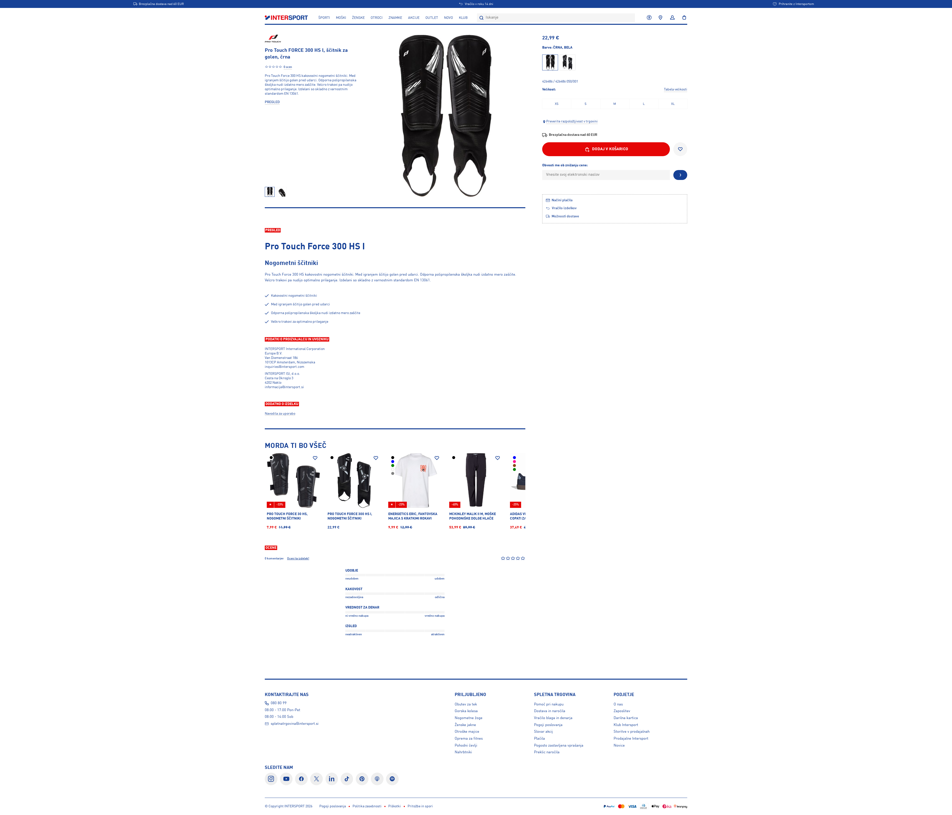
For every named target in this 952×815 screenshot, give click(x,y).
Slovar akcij (543, 732)
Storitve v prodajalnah (632, 732)
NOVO (448, 18)
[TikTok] (347, 779)
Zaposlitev (622, 711)
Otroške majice (467, 732)
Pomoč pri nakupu (549, 704)
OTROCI (377, 18)
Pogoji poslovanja (548, 725)
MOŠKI (341, 18)
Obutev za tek (466, 704)
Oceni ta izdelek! (298, 558)
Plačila (539, 739)
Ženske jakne (465, 725)
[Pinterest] (362, 779)
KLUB (463, 18)
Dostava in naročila (549, 711)
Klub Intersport (626, 725)
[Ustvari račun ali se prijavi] (672, 18)
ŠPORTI (324, 18)
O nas (618, 704)
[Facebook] (301, 779)
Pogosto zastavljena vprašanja (558, 746)
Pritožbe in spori (420, 806)
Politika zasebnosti (367, 806)
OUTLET (431, 18)
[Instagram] (271, 779)
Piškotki (394, 806)
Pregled (272, 102)
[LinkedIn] (332, 779)
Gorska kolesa (466, 711)
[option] (556, 104)
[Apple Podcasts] (377, 779)
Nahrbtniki (463, 752)
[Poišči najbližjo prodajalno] (660, 18)
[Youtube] (286, 779)
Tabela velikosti (675, 89)
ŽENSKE (358, 18)
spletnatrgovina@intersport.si (295, 724)
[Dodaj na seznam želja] (680, 149)
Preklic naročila (547, 752)
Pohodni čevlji (466, 746)
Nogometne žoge (468, 718)
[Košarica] (682, 18)
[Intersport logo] (287, 17)
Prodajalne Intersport (631, 739)
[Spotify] (392, 779)
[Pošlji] (680, 175)
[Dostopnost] (649, 18)
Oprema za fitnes (469, 739)
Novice (619, 746)
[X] (316, 779)
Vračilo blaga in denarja (553, 718)
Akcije (413, 18)
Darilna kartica (626, 718)
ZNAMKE (395, 18)
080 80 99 (279, 703)
